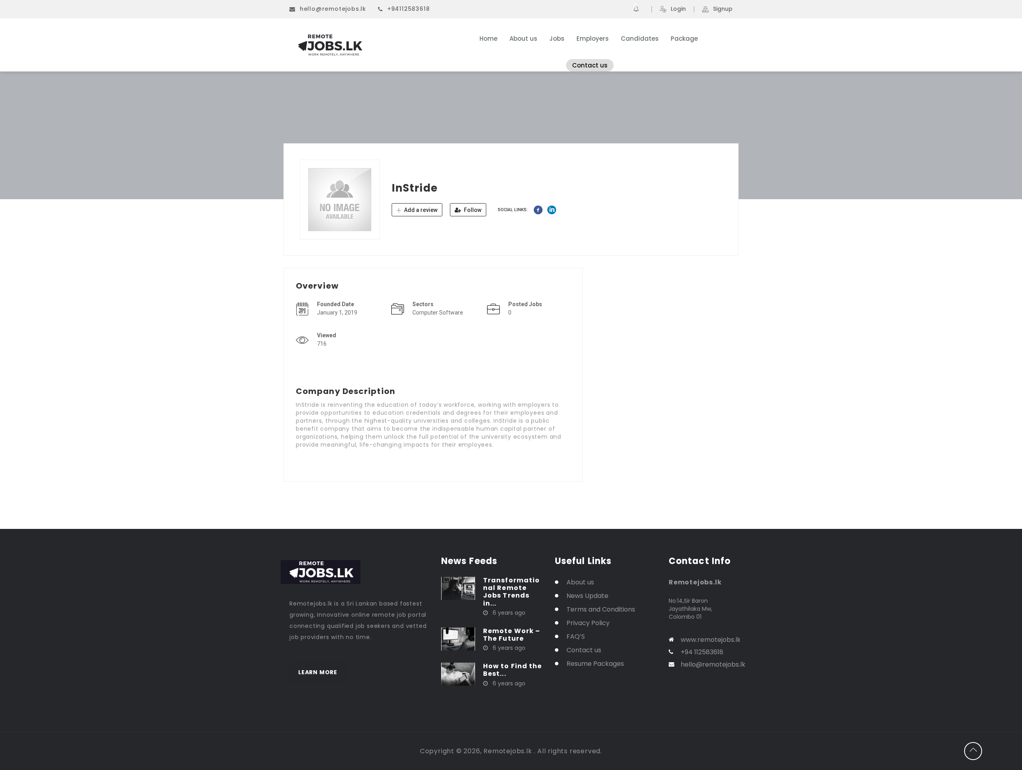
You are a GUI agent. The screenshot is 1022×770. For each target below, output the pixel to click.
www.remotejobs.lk (711, 639)
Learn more (317, 672)
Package (684, 38)
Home (488, 38)
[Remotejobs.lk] (367, 45)
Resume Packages (595, 663)
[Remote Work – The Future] (458, 639)
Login (678, 9)
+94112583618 (408, 9)
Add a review (420, 210)
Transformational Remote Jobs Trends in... (511, 592)
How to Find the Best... (512, 669)
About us (523, 38)
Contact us (590, 65)
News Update (587, 595)
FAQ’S (575, 636)
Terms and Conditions (600, 609)
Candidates (640, 38)
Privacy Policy (588, 622)
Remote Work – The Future (511, 634)
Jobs (556, 38)
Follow (472, 210)
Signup (723, 9)
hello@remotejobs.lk (333, 9)
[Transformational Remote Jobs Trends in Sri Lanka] (458, 588)
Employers (592, 38)
